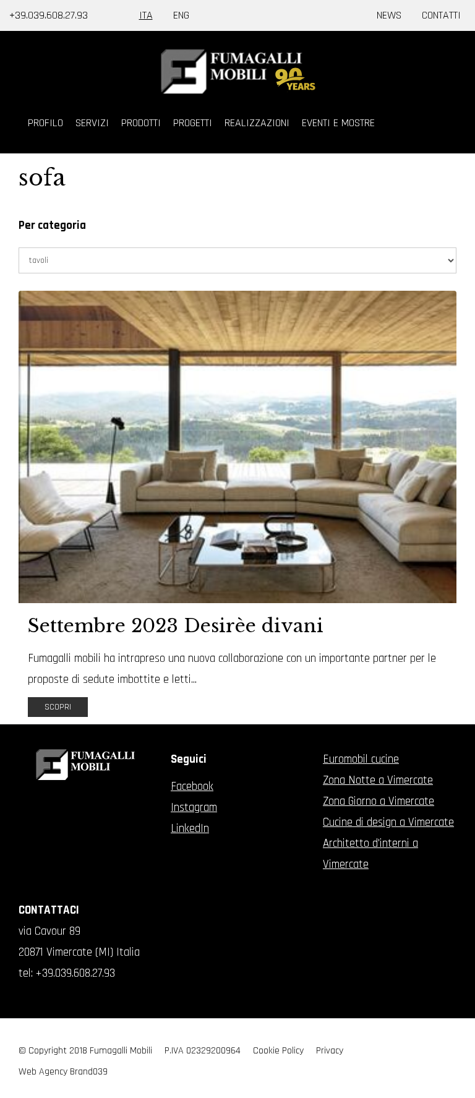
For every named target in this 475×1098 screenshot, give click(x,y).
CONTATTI (441, 15)
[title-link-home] (237, 71)
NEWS (389, 15)
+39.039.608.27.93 (48, 15)
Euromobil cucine (361, 759)
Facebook (192, 786)
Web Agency (43, 1071)
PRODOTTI (141, 123)
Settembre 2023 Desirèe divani (175, 625)
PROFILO (45, 123)
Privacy (329, 1050)
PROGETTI (192, 123)
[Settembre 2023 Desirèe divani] (237, 447)
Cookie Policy (278, 1050)
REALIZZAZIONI (257, 123)
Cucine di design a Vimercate (388, 822)
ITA (146, 15)
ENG (181, 15)
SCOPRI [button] (58, 707)
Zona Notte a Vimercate (378, 780)
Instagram (194, 807)
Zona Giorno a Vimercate (378, 801)
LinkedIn (190, 828)
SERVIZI (92, 123)
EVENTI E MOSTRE (338, 123)
